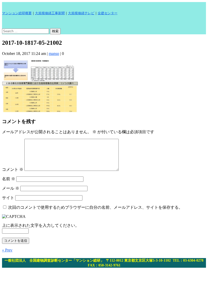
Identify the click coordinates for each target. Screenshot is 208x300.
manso (54, 53)
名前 (8, 179)
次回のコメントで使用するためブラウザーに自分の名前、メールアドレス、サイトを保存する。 (95, 207)
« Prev (7, 250)
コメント (12, 169)
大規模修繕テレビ (81, 13)
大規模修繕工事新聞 (50, 13)
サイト (8, 198)
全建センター (107, 13)
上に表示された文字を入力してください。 (40, 225)
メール (10, 188)
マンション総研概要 (17, 13)
